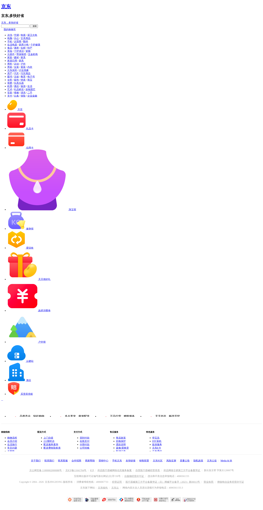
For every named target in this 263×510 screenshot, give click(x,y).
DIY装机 (156, 441)
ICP (92, 470)
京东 (6, 6)
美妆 (9, 51)
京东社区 (158, 460)
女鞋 (9, 80)
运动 (16, 64)
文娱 (16, 76)
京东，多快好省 (9, 22)
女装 (16, 67)
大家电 (11, 451)
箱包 (16, 80)
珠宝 (29, 80)
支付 (9, 96)
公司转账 (84, 448)
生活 (29, 86)
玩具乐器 (19, 83)
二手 (29, 92)
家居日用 (12, 60)
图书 (9, 76)
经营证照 (117, 482)
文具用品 (25, 38)
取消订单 (121, 451)
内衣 (29, 67)
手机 (9, 41)
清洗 (23, 92)
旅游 (23, 86)
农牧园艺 (30, 89)
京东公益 (212, 460)
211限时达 (49, 441)
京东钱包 (103, 487)
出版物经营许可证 (134, 476)
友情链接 (130, 460)
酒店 (16, 86)
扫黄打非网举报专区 (161, 499)
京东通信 (157, 451)
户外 (23, 64)
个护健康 (35, 44)
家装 (9, 57)
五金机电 (33, 54)
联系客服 (63, 460)
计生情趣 (24, 70)
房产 (9, 73)
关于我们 (36, 460)
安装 (9, 92)
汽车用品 (25, 73)
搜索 (34, 26)
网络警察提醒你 (92, 499)
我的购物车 (10, 29)
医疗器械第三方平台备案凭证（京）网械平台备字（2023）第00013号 (163, 482)
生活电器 (12, 44)
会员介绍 (12, 441)
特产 (29, 48)
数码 (25, 41)
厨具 (21, 60)
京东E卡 (156, 448)
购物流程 (12, 437)
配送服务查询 (51, 444)
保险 (23, 96)
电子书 (31, 76)
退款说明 (121, 444)
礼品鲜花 (19, 89)
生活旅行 (12, 444)
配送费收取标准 (52, 448)
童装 (23, 67)
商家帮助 (90, 460)
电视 (23, 35)
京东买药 (12, 70)
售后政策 (121, 437)
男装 (9, 67)
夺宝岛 (156, 437)
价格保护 (121, 441)
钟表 (23, 80)
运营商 (17, 41)
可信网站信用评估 (75, 499)
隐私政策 (198, 460)
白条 (16, 96)
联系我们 (49, 460)
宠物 (28, 51)
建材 (16, 57)
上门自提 (48, 437)
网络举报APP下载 (144, 499)
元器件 (11, 54)
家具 (23, 57)
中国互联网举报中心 (126, 499)
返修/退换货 (122, 448)
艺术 (9, 89)
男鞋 (9, 64)
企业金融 (32, 96)
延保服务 (157, 444)
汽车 (16, 73)
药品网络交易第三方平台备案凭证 (182, 470)
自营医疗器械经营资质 (147, 470)
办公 (16, 38)
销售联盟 (144, 460)
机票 (9, 86)
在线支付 (84, 441)
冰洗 (9, 35)
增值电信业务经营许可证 (230, 482)
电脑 (9, 38)
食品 (9, 48)
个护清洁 (19, 51)
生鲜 (23, 48)
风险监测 (171, 460)
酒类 (16, 48)
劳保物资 (21, 54)
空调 (16, 35)
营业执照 (209, 482)
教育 (23, 76)
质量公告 (185, 460)
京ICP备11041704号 (76, 470)
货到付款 (84, 437)
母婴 (9, 83)
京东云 (115, 487)
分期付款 (84, 444)
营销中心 (103, 460)
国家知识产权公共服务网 (189, 499)
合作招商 (76, 460)
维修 (16, 92)
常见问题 (12, 448)
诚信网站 (109, 499)
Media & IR (226, 460)
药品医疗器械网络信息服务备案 (115, 470)
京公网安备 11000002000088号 (45, 470)
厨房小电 (24, 44)
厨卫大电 (32, 35)
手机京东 (117, 460)
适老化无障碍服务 (175, 499)
